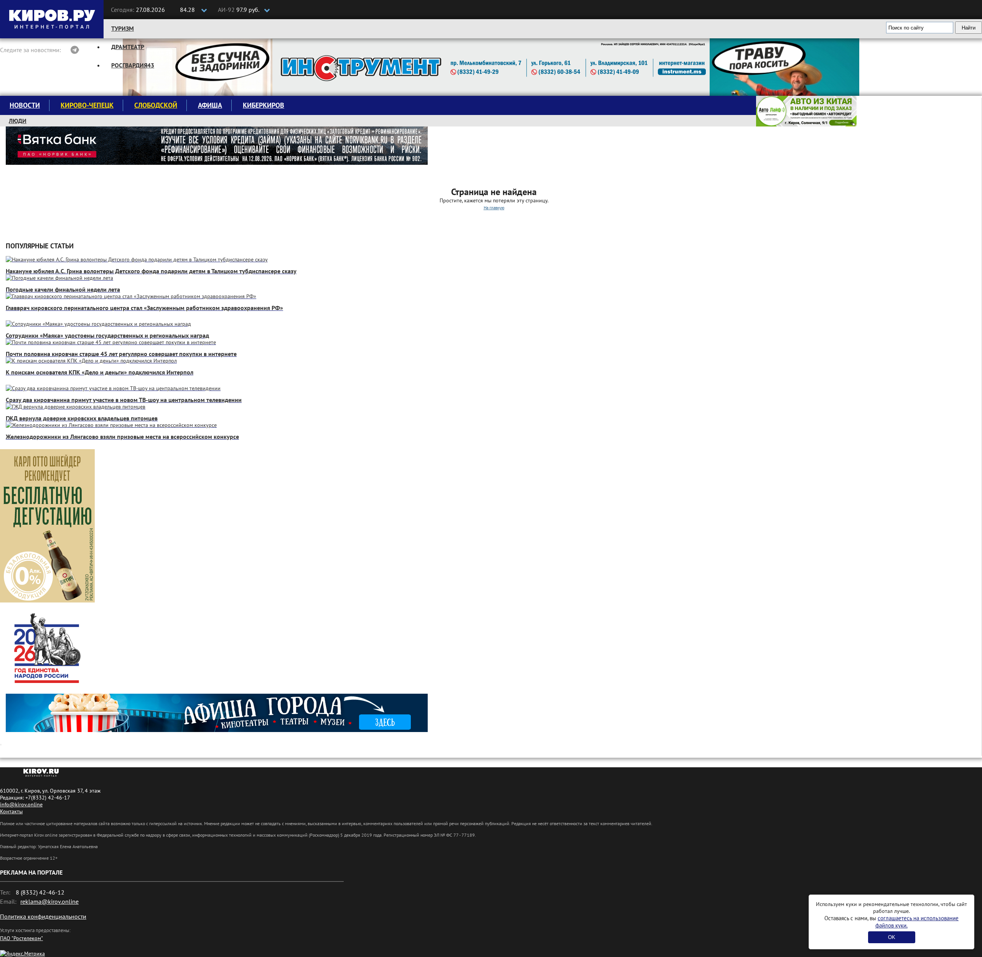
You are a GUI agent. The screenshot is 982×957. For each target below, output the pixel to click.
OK (891, 937)
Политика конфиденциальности (43, 916)
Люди (17, 121)
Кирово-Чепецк (87, 105)
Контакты (11, 811)
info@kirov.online (21, 804)
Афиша (210, 105)
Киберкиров (263, 105)
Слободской (155, 105)
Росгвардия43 (132, 65)
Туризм (122, 28)
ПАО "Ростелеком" (21, 938)
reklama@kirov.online (49, 901)
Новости (25, 105)
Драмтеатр (127, 47)
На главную (494, 207)
